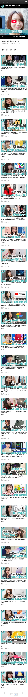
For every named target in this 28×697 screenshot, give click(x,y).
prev (3, 693)
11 (11, 694)
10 (25, 693)
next (16, 694)
